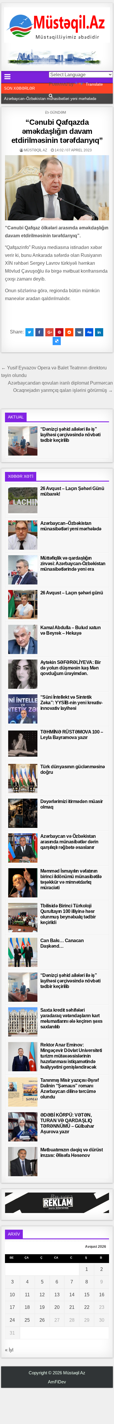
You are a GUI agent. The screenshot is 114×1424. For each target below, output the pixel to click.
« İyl (9, 1349)
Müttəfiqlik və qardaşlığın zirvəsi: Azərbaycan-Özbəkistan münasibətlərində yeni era (73, 564)
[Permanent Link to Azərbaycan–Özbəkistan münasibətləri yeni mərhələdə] (22, 535)
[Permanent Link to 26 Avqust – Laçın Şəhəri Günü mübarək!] (22, 500)
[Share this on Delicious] (57, 341)
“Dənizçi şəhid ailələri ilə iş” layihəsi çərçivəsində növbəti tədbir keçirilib (70, 435)
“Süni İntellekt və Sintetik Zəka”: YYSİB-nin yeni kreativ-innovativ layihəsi (71, 703)
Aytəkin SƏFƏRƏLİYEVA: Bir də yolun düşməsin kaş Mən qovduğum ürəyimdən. (70, 668)
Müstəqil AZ (35, 150)
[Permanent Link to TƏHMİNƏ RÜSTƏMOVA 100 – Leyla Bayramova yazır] (22, 743)
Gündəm (58, 112)
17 (12, 1307)
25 (27, 1320)
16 (101, 1294)
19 (42, 1307)
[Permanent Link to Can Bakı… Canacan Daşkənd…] (22, 952)
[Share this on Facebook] (39, 332)
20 (57, 1307)
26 (42, 1320)
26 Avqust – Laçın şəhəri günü (71, 592)
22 (86, 1307)
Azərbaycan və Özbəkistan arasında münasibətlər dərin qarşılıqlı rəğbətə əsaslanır (69, 842)
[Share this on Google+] (49, 332)
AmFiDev (57, 1381)
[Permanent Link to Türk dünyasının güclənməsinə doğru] (22, 778)
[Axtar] (51, 95)
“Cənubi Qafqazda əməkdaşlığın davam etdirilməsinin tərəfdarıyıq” (57, 131)
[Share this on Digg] (89, 332)
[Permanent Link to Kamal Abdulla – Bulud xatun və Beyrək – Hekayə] (22, 639)
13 (57, 1294)
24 (12, 1320)
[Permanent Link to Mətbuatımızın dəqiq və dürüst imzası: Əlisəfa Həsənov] (22, 1161)
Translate (94, 84)
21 (72, 1307)
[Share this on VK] (79, 332)
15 (86, 1294)
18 (27, 1307)
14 (72, 1294)
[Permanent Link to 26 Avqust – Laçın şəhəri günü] (22, 604)
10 (12, 1294)
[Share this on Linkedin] (99, 332)
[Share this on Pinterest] (59, 332)
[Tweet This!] (29, 332)
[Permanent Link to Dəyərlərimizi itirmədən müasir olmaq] (22, 813)
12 (42, 1294)
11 (27, 1294)
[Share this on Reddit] (69, 332)
